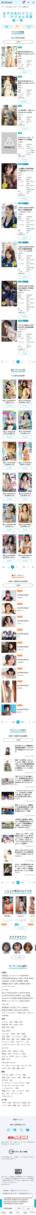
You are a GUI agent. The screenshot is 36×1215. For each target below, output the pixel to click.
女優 (6, 1077)
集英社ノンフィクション (10, 1001)
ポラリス (31, 1013)
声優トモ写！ (22, 1013)
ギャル (26, 1044)
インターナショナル (11, 1044)
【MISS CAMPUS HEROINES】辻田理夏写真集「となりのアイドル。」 (26, 210)
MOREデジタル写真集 (22, 995)
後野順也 (28, 230)
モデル (17, 1077)
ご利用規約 (5, 1190)
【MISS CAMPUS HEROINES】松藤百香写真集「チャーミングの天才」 (26, 249)
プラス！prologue (22, 1007)
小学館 (12, 981)
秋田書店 (5, 975)
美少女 (7, 1051)
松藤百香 (20, 253)
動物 (17, 1105)
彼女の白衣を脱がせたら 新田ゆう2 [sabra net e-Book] (26, 83)
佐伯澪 (20, 175)
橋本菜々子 (21, 292)
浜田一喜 (28, 154)
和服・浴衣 (8, 1027)
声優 (27, 1077)
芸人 (6, 1093)
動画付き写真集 (7, 1010)
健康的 (26, 1039)
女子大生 (7, 1080)
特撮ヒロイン (9, 1091)
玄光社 (20, 978)
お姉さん (19, 1051)
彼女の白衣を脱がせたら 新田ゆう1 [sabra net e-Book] (26, 54)
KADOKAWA (24, 975)
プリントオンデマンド (9, 1013)
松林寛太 (28, 269)
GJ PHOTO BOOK (8, 995)
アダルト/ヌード (7, 1096)
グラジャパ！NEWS (29, 26)
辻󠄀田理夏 (20, 214)
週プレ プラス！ (17, 26)
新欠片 (11, 983)
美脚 (6, 1039)
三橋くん (20, 115)
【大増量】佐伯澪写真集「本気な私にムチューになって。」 (25, 171)
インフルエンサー (11, 1088)
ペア (6, 1065)
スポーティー (23, 1042)
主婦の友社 (5, 981)
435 (13, 722)
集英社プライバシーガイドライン (20, 1190)
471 (13, 882)
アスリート (17, 1093)
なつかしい (19, 1054)
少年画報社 (19, 981)
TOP (3, 7)
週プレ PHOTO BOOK (9, 993)
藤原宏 (28, 308)
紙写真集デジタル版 (8, 1007)
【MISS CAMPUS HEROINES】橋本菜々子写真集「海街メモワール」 (26, 288)
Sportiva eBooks (24, 1001)
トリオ (15, 1065)
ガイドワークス (14, 975)
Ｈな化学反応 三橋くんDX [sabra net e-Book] (26, 111)
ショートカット (20, 1036)
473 (23, 882)
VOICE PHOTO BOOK (20, 1010)
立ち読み (24, 72)
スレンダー (9, 1034)
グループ (26, 1065)
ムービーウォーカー (8, 986)
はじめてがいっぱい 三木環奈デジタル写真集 (25, 138)
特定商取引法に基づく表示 (9, 1193)
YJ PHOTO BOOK (24, 993)
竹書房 (26, 981)
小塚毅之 (28, 191)
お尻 (6, 1036)
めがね (19, 1024)
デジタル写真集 (6, 26)
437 (23, 722)
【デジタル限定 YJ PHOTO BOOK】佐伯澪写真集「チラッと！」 (26, 327)
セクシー (21, 1056)
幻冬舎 (26, 978)
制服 (18, 1022)
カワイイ (8, 1056)
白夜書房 (22, 983)
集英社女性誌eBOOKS (25, 998)
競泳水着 (7, 1024)
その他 (26, 1105)
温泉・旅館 (19, 1068)
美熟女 (7, 1054)
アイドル (21, 1075)
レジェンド (23, 1091)
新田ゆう (20, 58)
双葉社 (28, 983)
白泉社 (16, 983)
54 (24, 567)
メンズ (7, 1105)
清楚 (6, 1059)
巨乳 (21, 1034)
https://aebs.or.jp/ (6, 1184)
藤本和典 (28, 346)
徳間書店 (5, 983)
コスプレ (8, 1022)
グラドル (8, 1075)
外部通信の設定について (25, 1193)
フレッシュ (8, 1042)
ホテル (6, 1068)
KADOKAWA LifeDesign (10, 978)
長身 (16, 1039)
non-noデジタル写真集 (9, 998)
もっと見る (18, 957)
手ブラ (7, 1103)
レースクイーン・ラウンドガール (16, 1083)
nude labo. (5, 1015)
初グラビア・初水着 (22, 1103)
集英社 (31, 978)
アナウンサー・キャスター (13, 1085)
